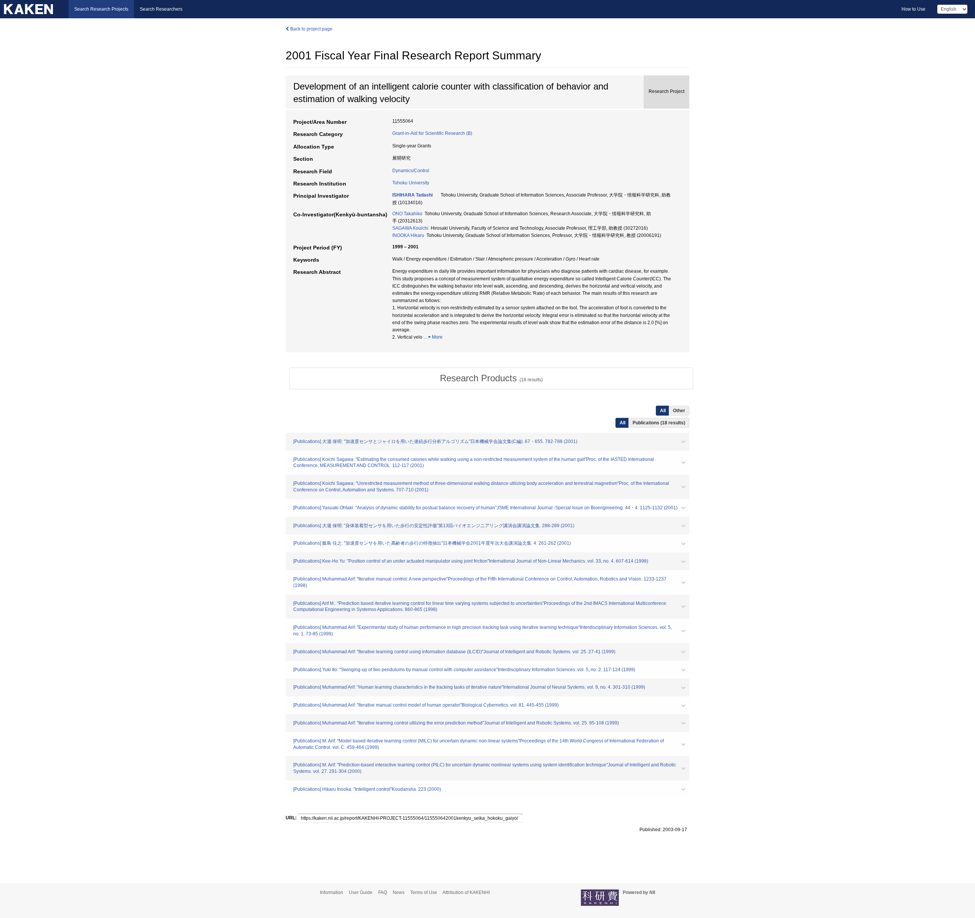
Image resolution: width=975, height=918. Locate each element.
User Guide (360, 892)
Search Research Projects (101, 9)
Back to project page (310, 29)
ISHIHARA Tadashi (412, 195)
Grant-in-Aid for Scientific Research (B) (432, 133)
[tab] (491, 378)
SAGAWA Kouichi (410, 228)
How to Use (913, 9)
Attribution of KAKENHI (466, 892)
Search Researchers (161, 9)
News (398, 892)
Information (331, 892)
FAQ (382, 892)
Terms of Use (423, 892)
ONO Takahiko (407, 213)
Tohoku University (410, 183)
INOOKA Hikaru (408, 235)
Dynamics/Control (410, 170)
